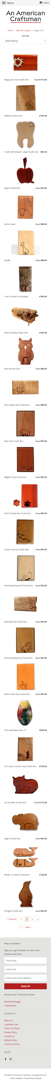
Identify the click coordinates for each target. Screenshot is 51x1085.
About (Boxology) (12, 1001)
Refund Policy (10, 1040)
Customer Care (11, 1024)
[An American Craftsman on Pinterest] (10, 1059)
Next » (28, 927)
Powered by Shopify (32, 1078)
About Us (8, 1020)
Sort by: (25, 35)
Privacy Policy (10, 1032)
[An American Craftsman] (25, 17)
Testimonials (10, 1005)
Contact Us (9, 1036)
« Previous (12, 919)
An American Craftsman (21, 1075)
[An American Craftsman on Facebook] (5, 1059)
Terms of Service (12, 1028)
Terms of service (12, 1044)
